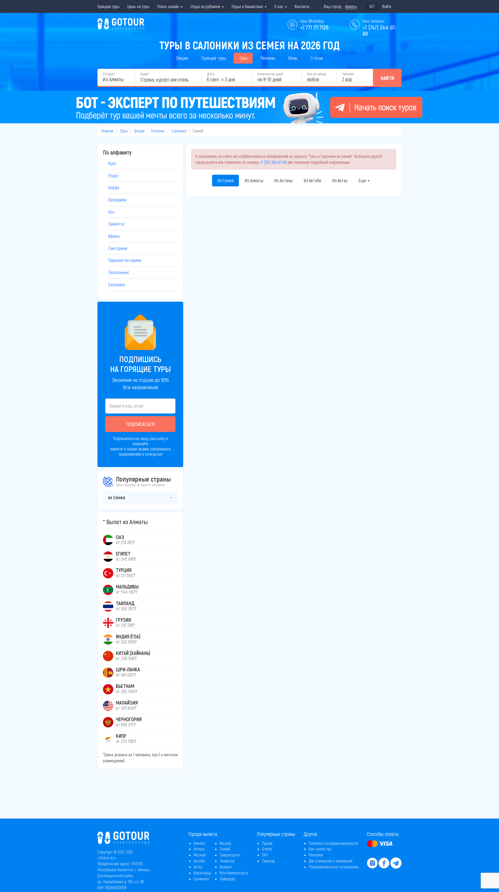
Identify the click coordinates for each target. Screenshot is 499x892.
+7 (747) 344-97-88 (273, 162)
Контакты (302, 6)
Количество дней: (270, 74)
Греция (182, 58)
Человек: (348, 74)
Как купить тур (320, 848)
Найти (387, 78)
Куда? (145, 74)
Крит (112, 163)
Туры (243, 58)
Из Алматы (254, 180)
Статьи (316, 58)
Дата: (211, 74)
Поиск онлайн (168, 6)
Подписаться (140, 424)
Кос (111, 212)
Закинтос (116, 224)
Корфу (113, 187)
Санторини (117, 248)
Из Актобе (312, 180)
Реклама (316, 854)
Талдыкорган (230, 854)
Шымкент (201, 878)
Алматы (199, 843)
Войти (386, 6)
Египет (267, 848)
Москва (200, 854)
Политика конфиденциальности (333, 843)
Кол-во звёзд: (316, 74)
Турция (267, 843)
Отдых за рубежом (206, 6)
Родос (113, 175)
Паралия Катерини (124, 260)
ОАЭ (265, 854)
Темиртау (227, 860)
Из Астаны (283, 180)
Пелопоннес (118, 272)
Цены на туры (138, 6)
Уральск (226, 866)
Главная (107, 130)
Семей (225, 848)
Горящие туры (108, 6)
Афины (114, 236)
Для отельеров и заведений (330, 860)
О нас (279, 6)
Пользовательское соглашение (333, 866)
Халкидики (117, 199)
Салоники (178, 130)
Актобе (199, 860)
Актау (198, 866)
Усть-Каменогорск (234, 872)
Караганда (202, 872)
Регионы (267, 58)
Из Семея (225, 180)
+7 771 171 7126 (314, 27)
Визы (292, 58)
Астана (199, 848)
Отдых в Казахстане (248, 6)
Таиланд (268, 860)
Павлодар (227, 878)
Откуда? (109, 74)
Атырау (225, 843)
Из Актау (339, 180)
